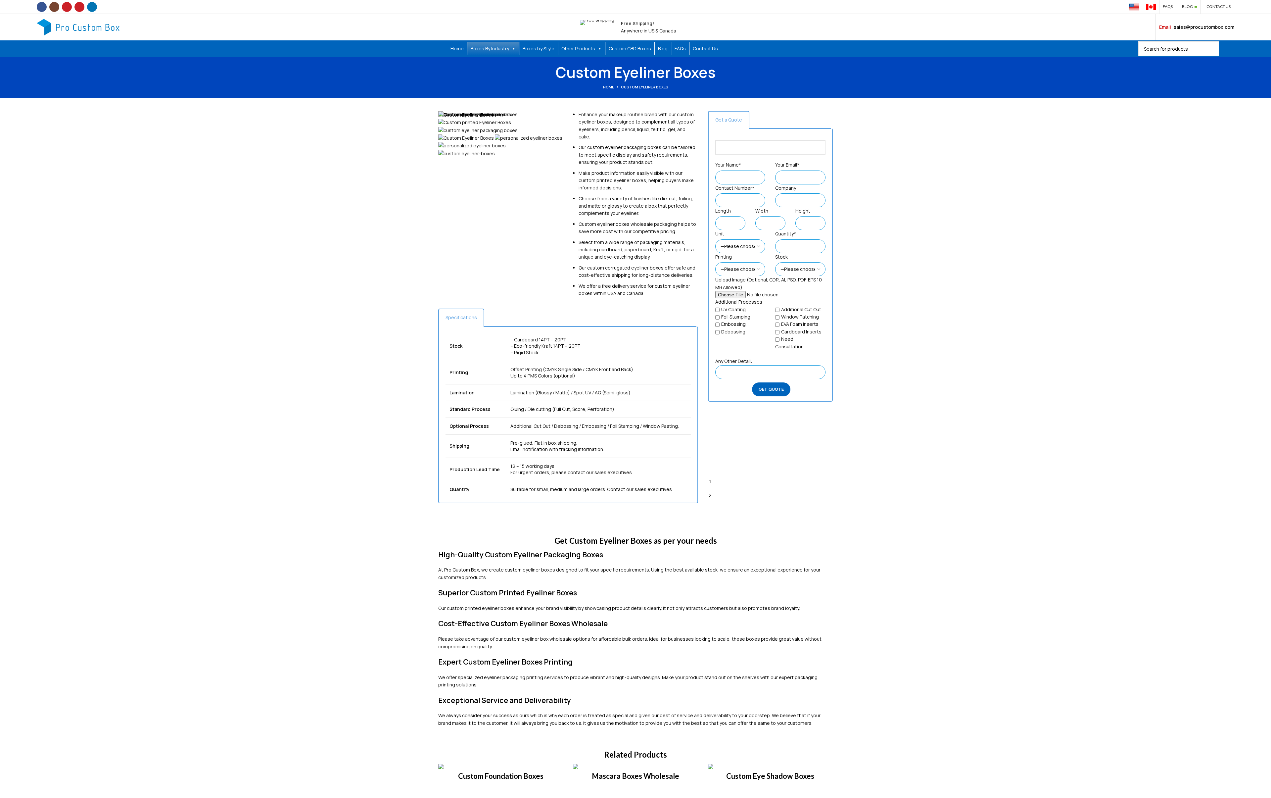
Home (457, 48)
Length (723, 211)
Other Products (578, 48)
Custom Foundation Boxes (500, 776)
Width (761, 211)
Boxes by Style (538, 48)
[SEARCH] (1226, 48)
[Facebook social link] (42, 7)
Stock (781, 257)
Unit (719, 233)
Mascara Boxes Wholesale (635, 776)
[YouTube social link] (67, 7)
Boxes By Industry (490, 48)
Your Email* (787, 165)
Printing (723, 257)
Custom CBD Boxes (630, 48)
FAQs (680, 48)
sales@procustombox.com (1204, 27)
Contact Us (705, 48)
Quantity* (785, 233)
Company (785, 188)
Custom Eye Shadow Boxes (770, 776)
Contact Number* (734, 188)
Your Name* (728, 165)
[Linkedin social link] (92, 7)
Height (802, 211)
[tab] (461, 317)
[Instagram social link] (54, 7)
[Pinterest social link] (79, 7)
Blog (663, 48)
